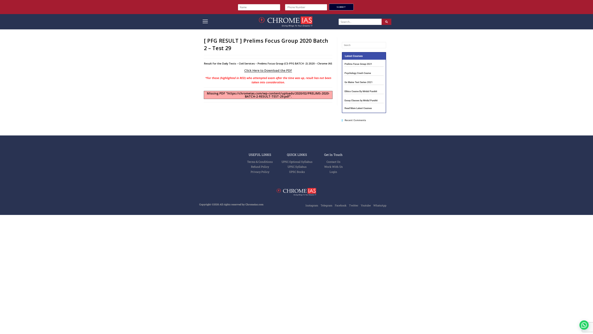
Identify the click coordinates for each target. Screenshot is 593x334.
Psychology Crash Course (358, 73)
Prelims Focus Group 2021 (359, 64)
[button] (584, 325)
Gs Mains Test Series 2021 (359, 82)
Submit (341, 7)
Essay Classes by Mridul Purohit (361, 100)
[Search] (386, 22)
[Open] (205, 22)
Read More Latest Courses (358, 108)
